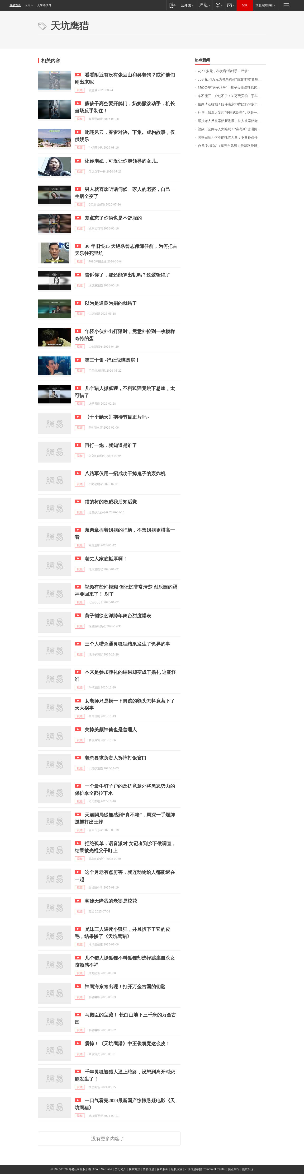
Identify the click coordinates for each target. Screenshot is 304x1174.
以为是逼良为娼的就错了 (111, 303)
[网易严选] (204, 5)
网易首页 (15, 5)
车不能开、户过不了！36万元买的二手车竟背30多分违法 (232, 96)
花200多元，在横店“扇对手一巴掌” (223, 71)
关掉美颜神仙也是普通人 (111, 729)
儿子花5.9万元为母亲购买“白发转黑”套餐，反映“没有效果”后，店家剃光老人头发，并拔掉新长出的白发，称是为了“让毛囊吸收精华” (232, 79)
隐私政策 (176, 1169)
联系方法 (134, 1169)
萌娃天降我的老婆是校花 (111, 900)
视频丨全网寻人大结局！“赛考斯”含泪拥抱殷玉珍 (232, 129)
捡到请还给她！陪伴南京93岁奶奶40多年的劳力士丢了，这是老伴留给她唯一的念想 (232, 104)
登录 (245, 5)
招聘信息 (148, 1169)
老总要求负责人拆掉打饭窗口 (116, 757)
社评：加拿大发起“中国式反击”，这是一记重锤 (232, 112)
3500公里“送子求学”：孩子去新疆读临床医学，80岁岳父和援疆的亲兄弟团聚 (232, 87)
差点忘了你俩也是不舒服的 (113, 217)
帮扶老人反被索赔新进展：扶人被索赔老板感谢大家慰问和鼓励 (232, 121)
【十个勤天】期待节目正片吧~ (117, 417)
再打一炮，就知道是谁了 (111, 445)
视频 (80, 90)
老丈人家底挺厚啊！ (106, 558)
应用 (27, 5)
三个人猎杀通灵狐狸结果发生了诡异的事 (127, 643)
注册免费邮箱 (264, 5)
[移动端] (172, 5)
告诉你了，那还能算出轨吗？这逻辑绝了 (127, 274)
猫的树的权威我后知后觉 (111, 501)
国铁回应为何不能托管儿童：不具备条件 (228, 137)
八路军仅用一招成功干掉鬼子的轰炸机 (125, 473)
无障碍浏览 (44, 5)
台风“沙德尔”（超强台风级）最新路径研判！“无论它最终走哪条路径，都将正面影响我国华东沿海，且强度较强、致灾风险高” (232, 146)
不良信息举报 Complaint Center (205, 1169)
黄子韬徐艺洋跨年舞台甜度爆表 (118, 615)
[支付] (219, 5)
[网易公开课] (187, 5)
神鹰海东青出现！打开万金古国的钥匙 (125, 986)
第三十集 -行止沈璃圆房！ (112, 360)
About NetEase (102, 1169)
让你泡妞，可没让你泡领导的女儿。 (123, 161)
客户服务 (162, 1169)
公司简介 (120, 1169)
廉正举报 (233, 1169)
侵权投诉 (247, 1169)
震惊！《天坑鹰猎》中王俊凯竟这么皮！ (127, 1043)
